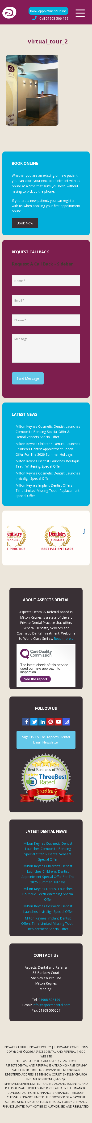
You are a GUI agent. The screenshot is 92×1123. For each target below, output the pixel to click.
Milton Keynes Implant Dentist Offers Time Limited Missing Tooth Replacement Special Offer (47, 490)
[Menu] (80, 13)
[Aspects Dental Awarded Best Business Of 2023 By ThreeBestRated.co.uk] (46, 777)
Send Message (28, 378)
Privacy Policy (40, 1047)
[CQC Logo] (36, 657)
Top (87, 1116)
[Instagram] (66, 721)
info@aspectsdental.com (52, 1005)
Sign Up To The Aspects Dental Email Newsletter (46, 739)
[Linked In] (42, 721)
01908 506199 (49, 999)
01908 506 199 (53, 18)
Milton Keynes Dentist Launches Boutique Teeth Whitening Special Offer (48, 894)
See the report (35, 679)
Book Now (25, 223)
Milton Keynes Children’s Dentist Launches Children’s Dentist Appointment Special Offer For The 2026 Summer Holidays (48, 449)
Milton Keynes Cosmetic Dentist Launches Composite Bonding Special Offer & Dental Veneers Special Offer (48, 431)
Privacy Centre (15, 1047)
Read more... (63, 638)
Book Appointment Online (48, 11)
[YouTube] (58, 721)
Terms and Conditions (71, 1047)
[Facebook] (25, 721)
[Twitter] (34, 721)
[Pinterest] (50, 721)
